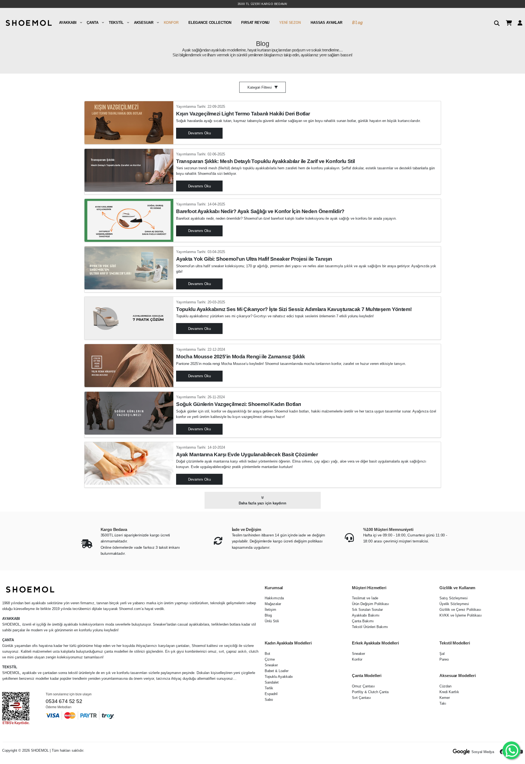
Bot (267, 654)
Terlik (269, 688)
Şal (442, 654)
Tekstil (116, 23)
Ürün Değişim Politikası (370, 604)
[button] (495, 22)
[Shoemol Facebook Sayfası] (503, 752)
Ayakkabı (68, 23)
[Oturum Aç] (518, 22)
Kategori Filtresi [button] (259, 87)
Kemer (444, 698)
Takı (442, 703)
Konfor (171, 23)
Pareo (444, 659)
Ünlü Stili (272, 621)
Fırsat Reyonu (255, 23)
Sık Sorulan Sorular (367, 610)
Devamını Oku (199, 133)
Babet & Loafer (276, 671)
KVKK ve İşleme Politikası (460, 615)
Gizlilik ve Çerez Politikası (460, 610)
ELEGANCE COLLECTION (209, 23)
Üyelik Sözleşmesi (454, 604)
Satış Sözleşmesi (453, 598)
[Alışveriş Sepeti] (507, 22)
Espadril (271, 694)
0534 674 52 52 (64, 701)
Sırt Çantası (361, 698)
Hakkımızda (274, 598)
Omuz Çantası (363, 686)
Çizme (270, 659)
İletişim (270, 610)
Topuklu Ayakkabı (279, 677)
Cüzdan (445, 686)
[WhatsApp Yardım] (511, 750)
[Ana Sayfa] (28, 22)
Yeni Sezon (290, 23)
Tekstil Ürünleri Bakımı (370, 627)
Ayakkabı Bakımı (366, 615)
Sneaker (271, 665)
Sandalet (272, 682)
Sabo (269, 700)
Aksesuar (143, 23)
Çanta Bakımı (363, 621)
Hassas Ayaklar (326, 23)
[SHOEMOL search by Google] (461, 752)
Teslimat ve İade (365, 598)
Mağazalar (273, 604)
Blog (357, 22)
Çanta (92, 23)
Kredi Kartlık (449, 692)
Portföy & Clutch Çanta (370, 692)
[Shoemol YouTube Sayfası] (520, 752)
